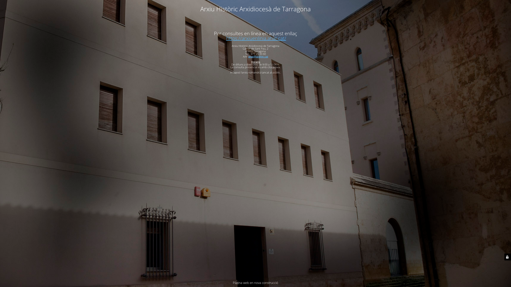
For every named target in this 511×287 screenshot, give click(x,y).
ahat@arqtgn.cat (258, 56)
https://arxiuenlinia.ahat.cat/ (256, 38)
